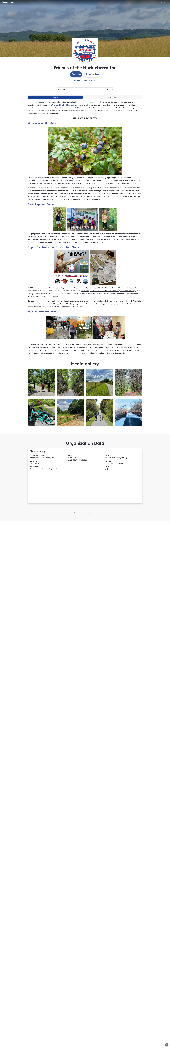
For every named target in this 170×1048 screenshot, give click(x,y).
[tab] (55, 97)
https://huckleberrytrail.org (115, 463)
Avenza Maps (39, 294)
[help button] (166, 1044)
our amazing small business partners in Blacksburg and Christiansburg (108, 291)
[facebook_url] (107, 469)
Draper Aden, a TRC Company (65, 304)
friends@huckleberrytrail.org (116, 458)
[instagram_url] (105, 469)
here (110, 353)
